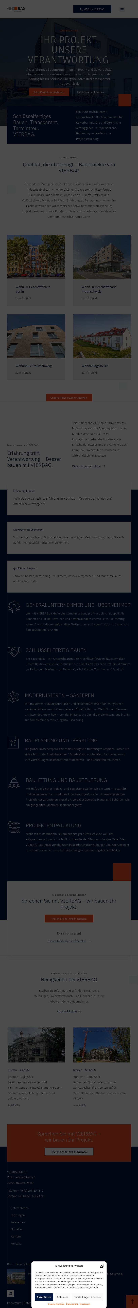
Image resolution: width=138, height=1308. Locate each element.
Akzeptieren (44, 1297)
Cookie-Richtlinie (56, 1304)
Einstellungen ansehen (87, 1297)
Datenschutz (72, 1304)
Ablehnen (62, 1297)
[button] (101, 1265)
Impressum (85, 1304)
